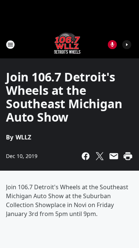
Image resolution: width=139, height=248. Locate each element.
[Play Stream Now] (126, 44)
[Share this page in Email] (114, 156)
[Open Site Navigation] (10, 44)
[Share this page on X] (100, 156)
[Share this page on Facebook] (85, 156)
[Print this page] (128, 156)
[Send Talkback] (112, 44)
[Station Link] (67, 44)
